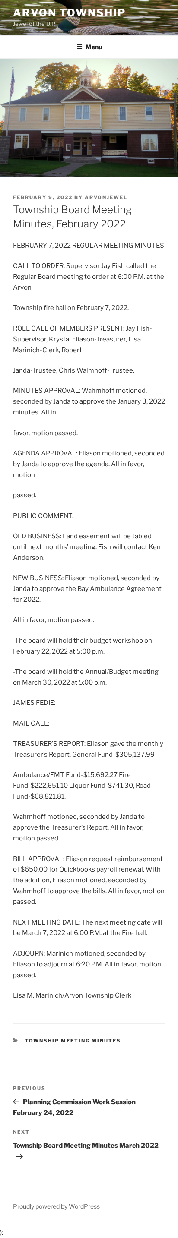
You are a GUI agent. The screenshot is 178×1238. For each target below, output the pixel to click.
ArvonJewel (106, 197)
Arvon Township (69, 12)
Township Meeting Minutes (73, 1041)
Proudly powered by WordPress (56, 1206)
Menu (94, 47)
